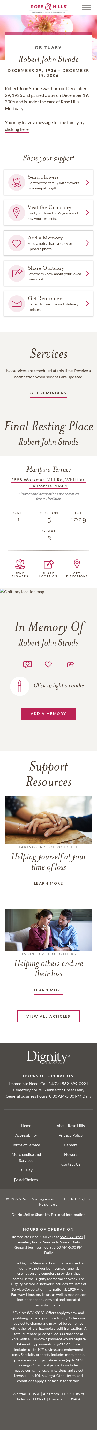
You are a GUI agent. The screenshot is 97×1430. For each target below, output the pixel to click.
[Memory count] (27, 664)
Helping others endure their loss (48, 965)
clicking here (17, 129)
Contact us (53, 1381)
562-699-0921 (75, 1083)
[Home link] (48, 7)
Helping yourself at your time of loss (48, 858)
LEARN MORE (48, 883)
